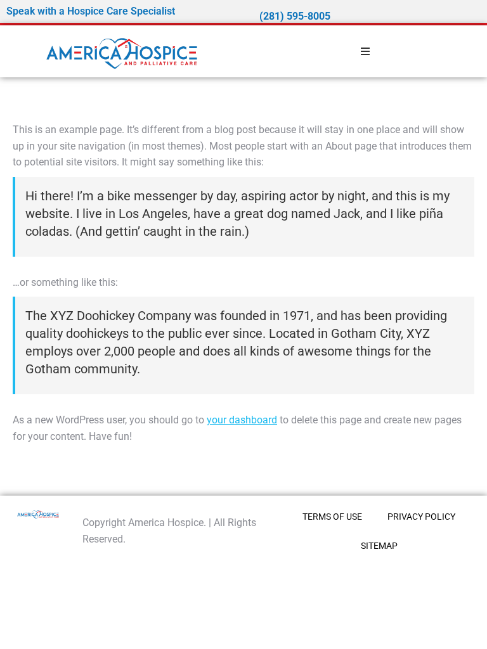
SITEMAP (379, 546)
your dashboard (242, 420)
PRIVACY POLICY (421, 516)
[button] (365, 51)
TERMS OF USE (332, 516)
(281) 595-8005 (294, 16)
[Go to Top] (468, 630)
